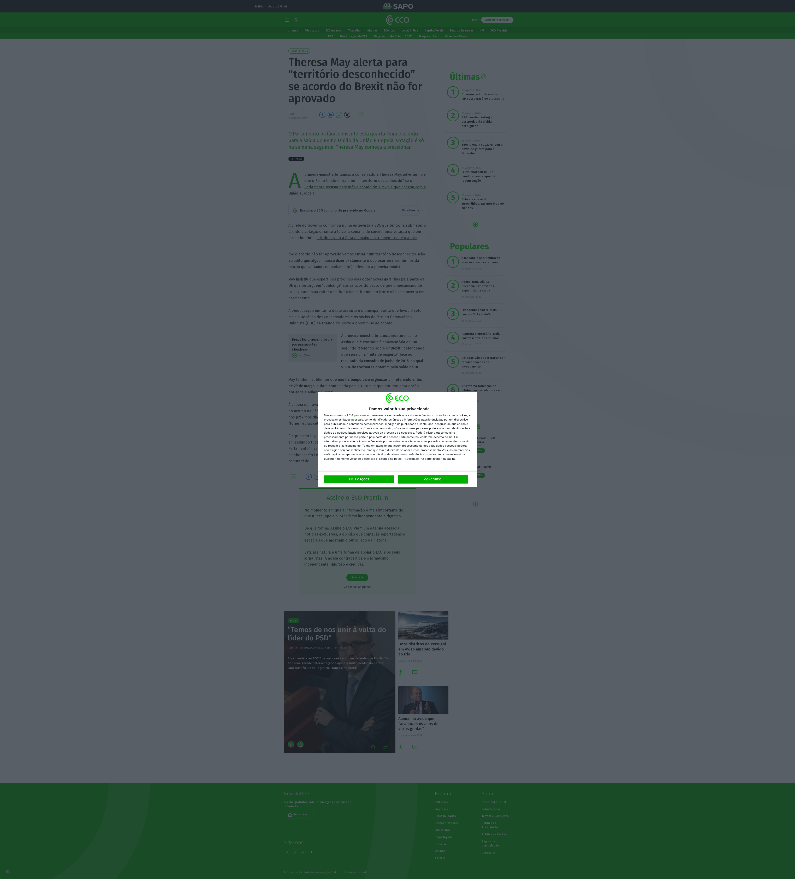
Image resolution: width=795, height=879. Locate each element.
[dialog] (397, 439)
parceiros (360, 415)
